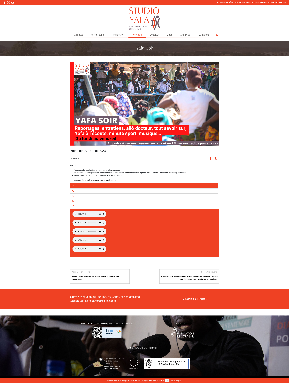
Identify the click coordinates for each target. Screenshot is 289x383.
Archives (185, 35)
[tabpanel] (144, 214)
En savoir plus (176, 381)
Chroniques (97, 35)
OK (167, 381)
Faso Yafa (118, 35)
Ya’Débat (154, 35)
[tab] (144, 185)
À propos (204, 35)
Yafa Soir (137, 35)
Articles (78, 35)
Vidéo (169, 35)
